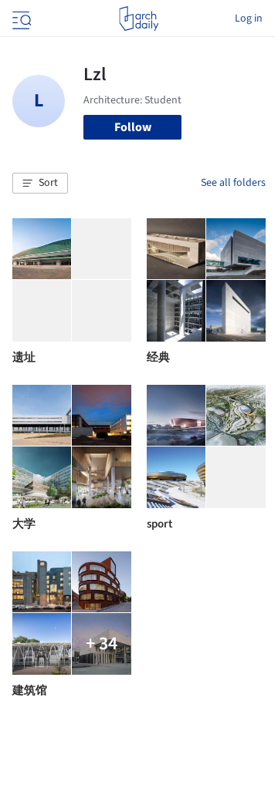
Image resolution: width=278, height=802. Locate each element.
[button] (40, 183)
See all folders (233, 182)
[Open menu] (20, 18)
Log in (249, 18)
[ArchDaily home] (138, 18)
